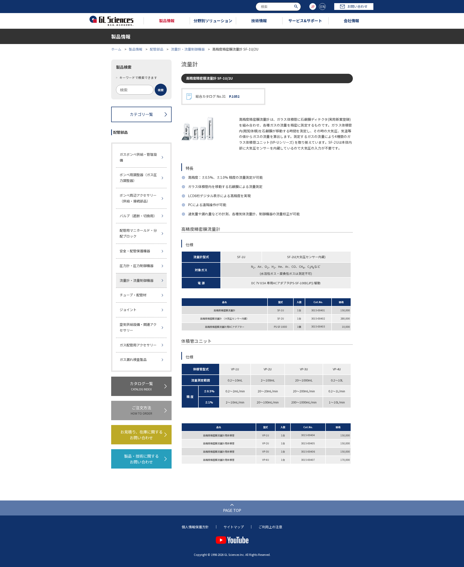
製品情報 (166, 20)
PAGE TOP (232, 510)
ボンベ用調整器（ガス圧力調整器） (138, 177)
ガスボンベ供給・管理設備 (138, 157)
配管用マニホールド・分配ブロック (138, 233)
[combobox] (278, 6)
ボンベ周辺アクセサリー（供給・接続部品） (138, 198)
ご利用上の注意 (270, 526)
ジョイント (128, 309)
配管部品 (156, 49)
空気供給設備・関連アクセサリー (138, 327)
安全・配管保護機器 (135, 250)
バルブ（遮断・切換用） (138, 215)
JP (313, 6)
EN (322, 6)
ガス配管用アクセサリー (138, 345)
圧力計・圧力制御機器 (136, 265)
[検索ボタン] (296, 6)
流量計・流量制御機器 (188, 49)
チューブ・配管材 (133, 294)
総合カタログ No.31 (217, 96)
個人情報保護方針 (195, 526)
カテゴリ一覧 (141, 114)
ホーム (116, 49)
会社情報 (351, 20)
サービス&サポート (305, 20)
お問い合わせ (357, 6)
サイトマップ (234, 526)
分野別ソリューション (213, 20)
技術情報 (259, 20)
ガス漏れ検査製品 (133, 359)
